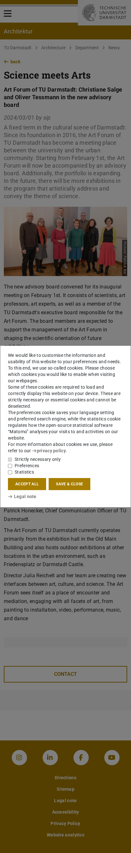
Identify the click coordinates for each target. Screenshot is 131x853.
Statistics (24, 472)
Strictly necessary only (38, 459)
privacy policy (51, 450)
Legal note (25, 496)
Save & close (69, 484)
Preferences (27, 465)
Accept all (27, 484)
